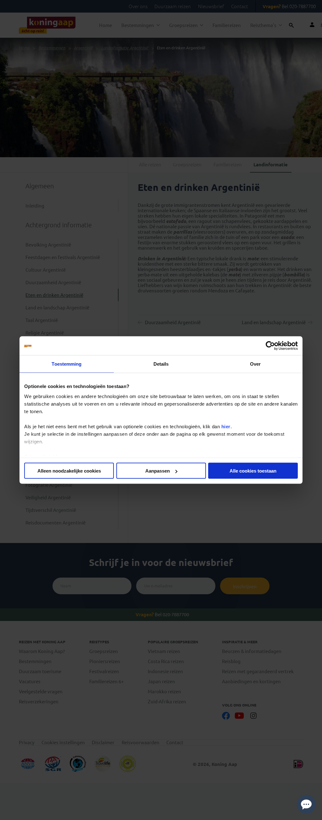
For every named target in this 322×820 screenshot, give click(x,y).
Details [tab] (161, 364)
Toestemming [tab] (66, 364)
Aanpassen (157, 471)
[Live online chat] (306, 804)
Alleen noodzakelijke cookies (69, 471)
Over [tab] (255, 364)
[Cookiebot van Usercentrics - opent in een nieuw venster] (270, 346)
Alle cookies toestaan (253, 471)
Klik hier (194, 813)
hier (225, 426)
